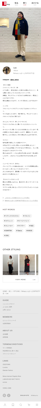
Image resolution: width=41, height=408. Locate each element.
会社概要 (5, 334)
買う (10, 291)
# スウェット (8, 221)
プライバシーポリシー (9, 354)
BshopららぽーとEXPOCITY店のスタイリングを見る (21, 200)
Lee (7, 293)
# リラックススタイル (11, 216)
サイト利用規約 (7, 348)
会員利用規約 (7, 323)
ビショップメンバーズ (9, 320)
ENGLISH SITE (24, 395)
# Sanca (19, 230)
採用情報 (5, 337)
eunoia (5, 382)
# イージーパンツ (23, 221)
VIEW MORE (20, 279)
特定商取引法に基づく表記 (10, 351)
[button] (38, 35)
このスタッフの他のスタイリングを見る (17, 198)
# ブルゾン (26, 216)
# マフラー (21, 226)
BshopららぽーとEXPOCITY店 (23, 73)
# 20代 (6, 235)
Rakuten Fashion (8, 370)
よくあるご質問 (7, 307)
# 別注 (31, 226)
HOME (5, 291)
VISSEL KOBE (7, 388)
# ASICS (29, 230)
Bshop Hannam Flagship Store (12, 376)
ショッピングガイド (9, 304)
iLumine (5, 367)
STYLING (17, 291)
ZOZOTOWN (6, 364)
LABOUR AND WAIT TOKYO (11, 379)
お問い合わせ (7, 310)
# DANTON (8, 230)
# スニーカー (8, 226)
